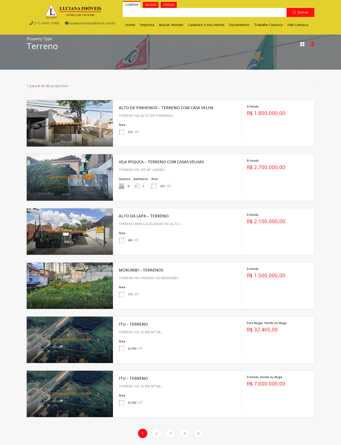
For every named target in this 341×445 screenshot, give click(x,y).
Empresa (147, 24)
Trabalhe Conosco (268, 24)
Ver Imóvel (70, 137)
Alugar (150, 5)
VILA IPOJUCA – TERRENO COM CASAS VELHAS (161, 161)
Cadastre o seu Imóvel (206, 24)
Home (130, 24)
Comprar (131, 5)
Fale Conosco (298, 24)
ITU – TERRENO (133, 324)
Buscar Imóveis (171, 24)
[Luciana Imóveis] (73, 16)
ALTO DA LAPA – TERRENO (144, 216)
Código (168, 5)
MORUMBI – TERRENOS (141, 270)
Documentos (239, 24)
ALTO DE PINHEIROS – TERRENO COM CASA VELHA (166, 107)
